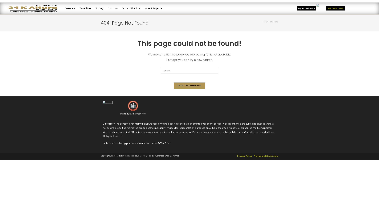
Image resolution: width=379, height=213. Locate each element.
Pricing (99, 8)
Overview (70, 8)
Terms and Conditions (266, 156)
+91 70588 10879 (335, 8)
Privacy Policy (244, 156)
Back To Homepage (189, 85)
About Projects (153, 8)
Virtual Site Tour (131, 8)
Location (113, 8)
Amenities (85, 8)
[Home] (261, 21)
